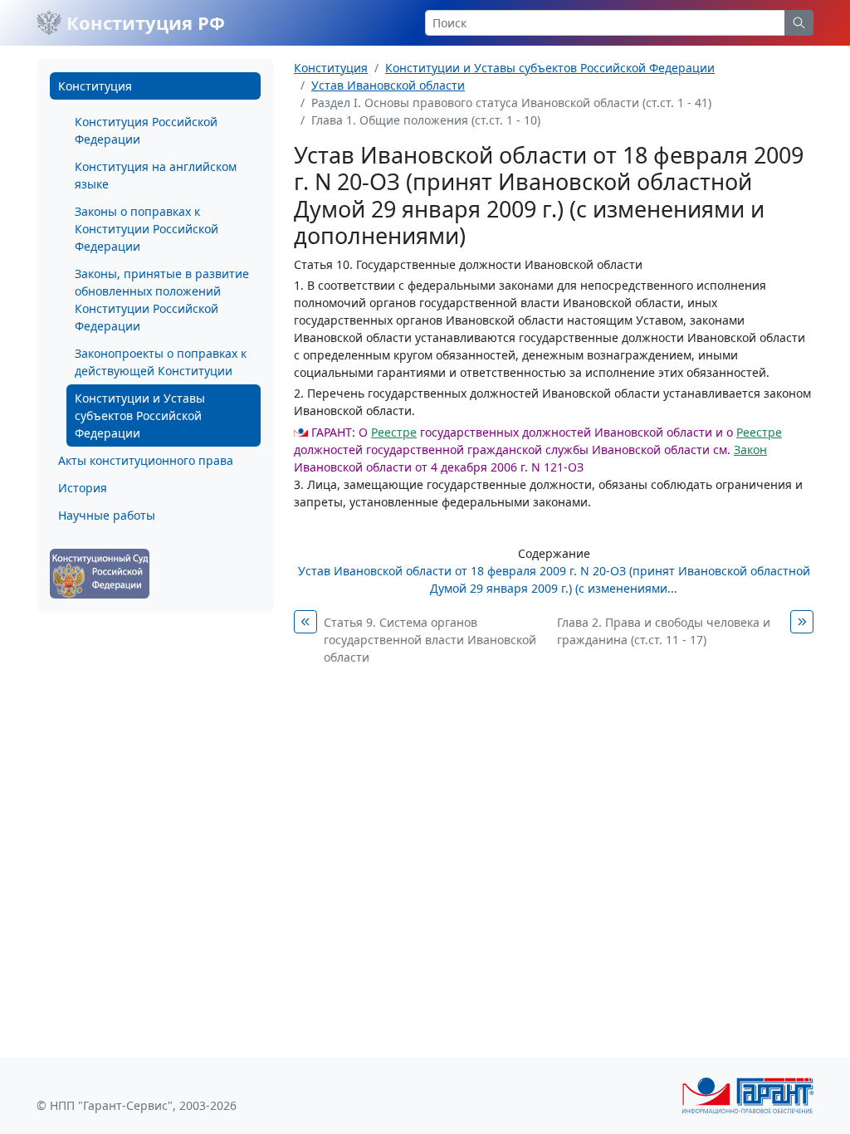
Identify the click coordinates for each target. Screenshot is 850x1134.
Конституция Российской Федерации (146, 130)
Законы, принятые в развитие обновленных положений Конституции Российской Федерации (162, 300)
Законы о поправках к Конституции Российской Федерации (146, 228)
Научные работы (106, 515)
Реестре (394, 432)
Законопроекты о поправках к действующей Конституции (161, 362)
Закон (750, 449)
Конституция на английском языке (156, 175)
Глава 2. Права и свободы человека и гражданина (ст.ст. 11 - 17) (663, 631)
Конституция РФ (143, 22)
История (82, 488)
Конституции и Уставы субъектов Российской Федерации (140, 415)
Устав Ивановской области (388, 85)
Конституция (95, 86)
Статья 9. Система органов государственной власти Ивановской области (430, 639)
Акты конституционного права (145, 460)
